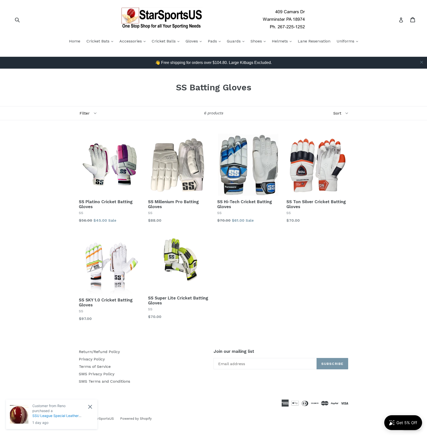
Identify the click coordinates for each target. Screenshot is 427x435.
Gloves (195, 41)
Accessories (133, 41)
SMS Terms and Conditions (104, 381)
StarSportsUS (103, 418)
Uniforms (349, 41)
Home (74, 41)
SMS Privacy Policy (96, 374)
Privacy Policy (92, 359)
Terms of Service (95, 366)
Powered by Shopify (136, 418)
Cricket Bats (101, 41)
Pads (215, 41)
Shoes (259, 41)
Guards (237, 41)
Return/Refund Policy (99, 351)
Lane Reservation (314, 41)
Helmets (283, 41)
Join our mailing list (234, 351)
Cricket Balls (167, 41)
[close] (421, 62)
